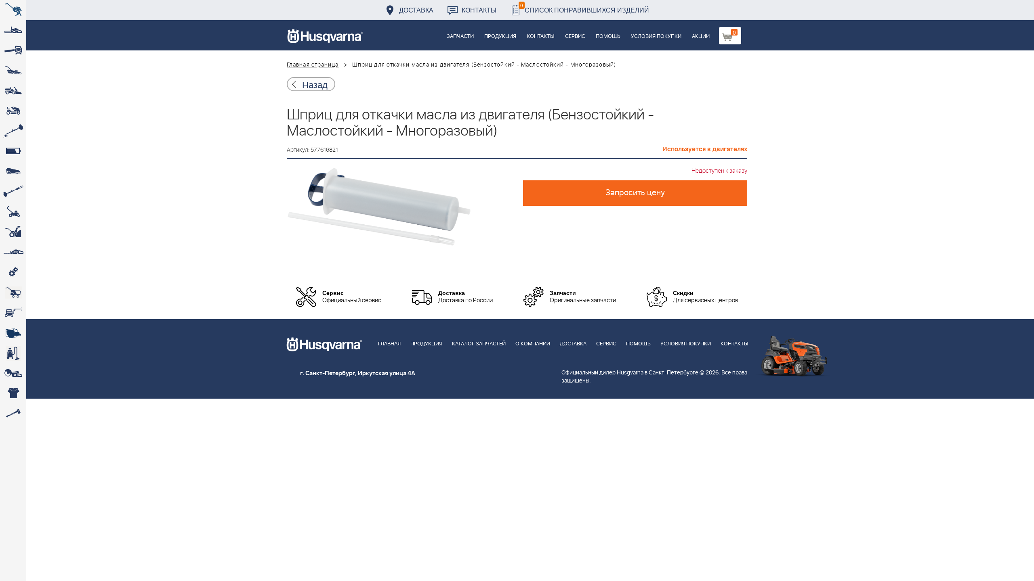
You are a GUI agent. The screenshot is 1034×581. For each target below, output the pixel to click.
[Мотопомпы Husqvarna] (13, 333)
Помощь (608, 36)
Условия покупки (656, 36)
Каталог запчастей (479, 344)
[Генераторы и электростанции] (13, 292)
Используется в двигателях (704, 149)
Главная (389, 344)
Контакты (479, 10)
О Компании (532, 344)
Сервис (575, 36)
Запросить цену (635, 193)
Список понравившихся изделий (584, 8)
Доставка (416, 10)
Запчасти (460, 36)
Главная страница (313, 65)
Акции (701, 36)
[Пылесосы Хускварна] (13, 353)
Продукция (500, 36)
